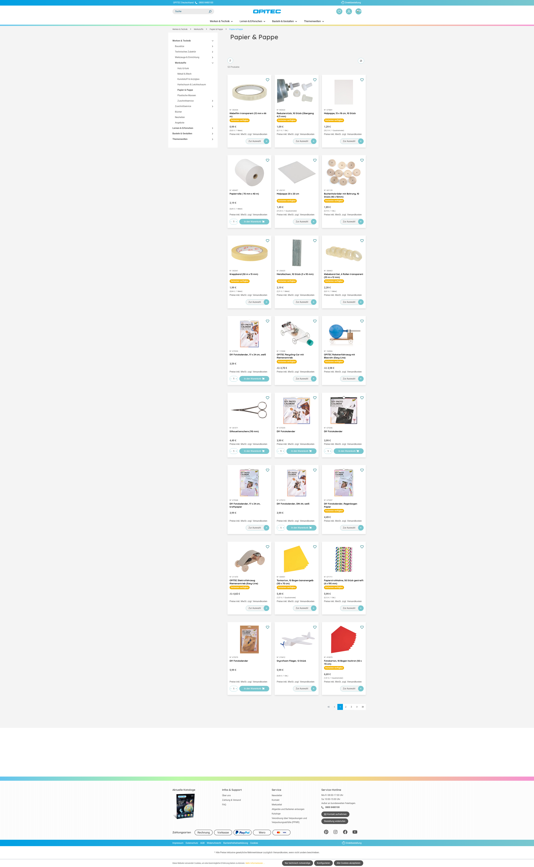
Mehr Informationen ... (255, 863)
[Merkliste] (339, 11)
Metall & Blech (184, 73)
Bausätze (179, 46)
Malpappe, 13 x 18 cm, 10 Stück (340, 113)
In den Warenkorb (252, 221)
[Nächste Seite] (357, 707)
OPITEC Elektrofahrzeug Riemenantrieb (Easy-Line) (244, 582)
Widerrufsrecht (214, 843)
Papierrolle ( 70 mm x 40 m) (244, 193)
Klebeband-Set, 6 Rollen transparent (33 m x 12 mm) (343, 276)
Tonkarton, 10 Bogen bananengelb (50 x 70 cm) (295, 582)
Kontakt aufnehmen (337, 814)
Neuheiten (180, 117)
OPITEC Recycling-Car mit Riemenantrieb (290, 356)
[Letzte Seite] (363, 707)
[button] (211, 41)
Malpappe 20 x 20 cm (288, 193)
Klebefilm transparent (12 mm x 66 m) (248, 115)
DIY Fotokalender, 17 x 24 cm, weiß (248, 354)
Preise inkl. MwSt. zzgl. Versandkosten (248, 134)
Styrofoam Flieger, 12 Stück (291, 660)
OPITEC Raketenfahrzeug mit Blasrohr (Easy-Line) (339, 356)
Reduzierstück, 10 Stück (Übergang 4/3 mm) (295, 115)
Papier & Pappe (185, 90)
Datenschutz (192, 843)
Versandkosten (280, 852)
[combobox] (190, 11)
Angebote (179, 122)
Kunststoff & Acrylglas (188, 79)
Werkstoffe (180, 63)
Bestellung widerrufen (334, 821)
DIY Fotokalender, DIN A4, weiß (293, 503)
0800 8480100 (206, 2)
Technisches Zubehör (185, 52)
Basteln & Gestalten (182, 133)
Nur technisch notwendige (297, 863)
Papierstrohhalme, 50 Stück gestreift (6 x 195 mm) (344, 582)
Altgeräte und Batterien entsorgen (288, 809)
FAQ (224, 804)
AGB (202, 843)
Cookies (254, 843)
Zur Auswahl (255, 141)
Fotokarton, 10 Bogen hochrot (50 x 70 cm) (343, 662)
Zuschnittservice (185, 100)
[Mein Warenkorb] (358, 11)
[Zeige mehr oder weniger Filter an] (361, 61)
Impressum (177, 843)
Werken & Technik (181, 40)
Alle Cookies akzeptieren (348, 863)
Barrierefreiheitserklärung (235, 843)
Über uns (226, 795)
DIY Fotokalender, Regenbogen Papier (340, 505)
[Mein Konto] (349, 11)
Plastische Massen (186, 95)
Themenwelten (179, 139)
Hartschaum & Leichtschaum (191, 84)
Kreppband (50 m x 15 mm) (244, 274)
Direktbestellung (353, 2)
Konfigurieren (323, 863)
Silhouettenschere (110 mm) (244, 431)
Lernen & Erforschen (182, 128)
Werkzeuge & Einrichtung (187, 57)
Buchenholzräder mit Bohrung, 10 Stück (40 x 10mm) (341, 195)
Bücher (178, 112)
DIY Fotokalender (286, 431)
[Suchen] (210, 11)
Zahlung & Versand (231, 800)
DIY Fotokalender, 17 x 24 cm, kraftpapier (245, 505)
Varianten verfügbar (240, 120)
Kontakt (275, 800)
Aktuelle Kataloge (183, 789)
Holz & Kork (183, 68)
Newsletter (277, 795)
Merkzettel (277, 804)
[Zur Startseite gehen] (267, 11)
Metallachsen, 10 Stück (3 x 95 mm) (295, 274)
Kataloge (276, 813)
